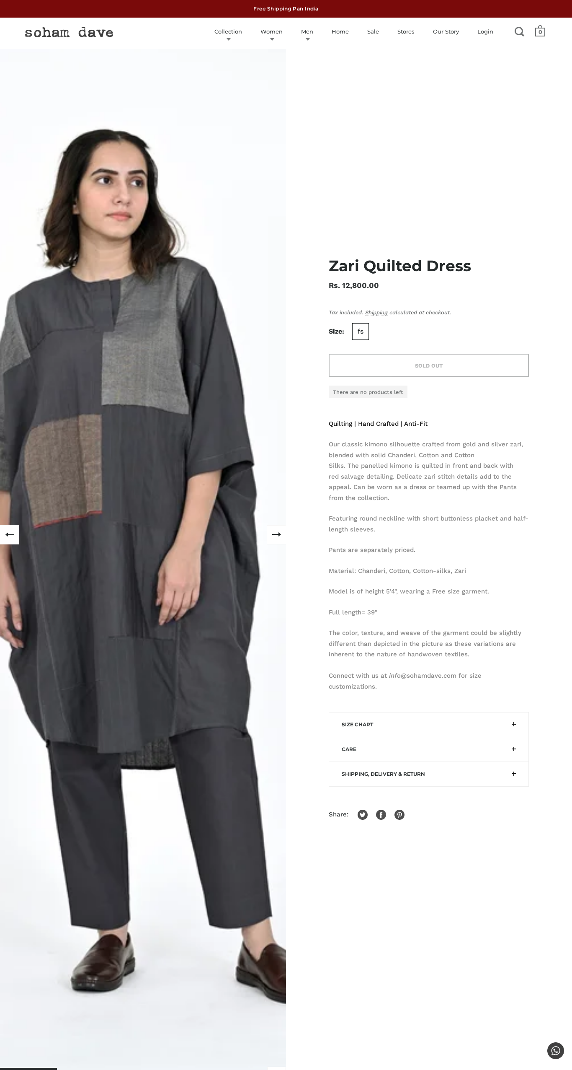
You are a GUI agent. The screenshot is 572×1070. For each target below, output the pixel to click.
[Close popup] (458, 440)
